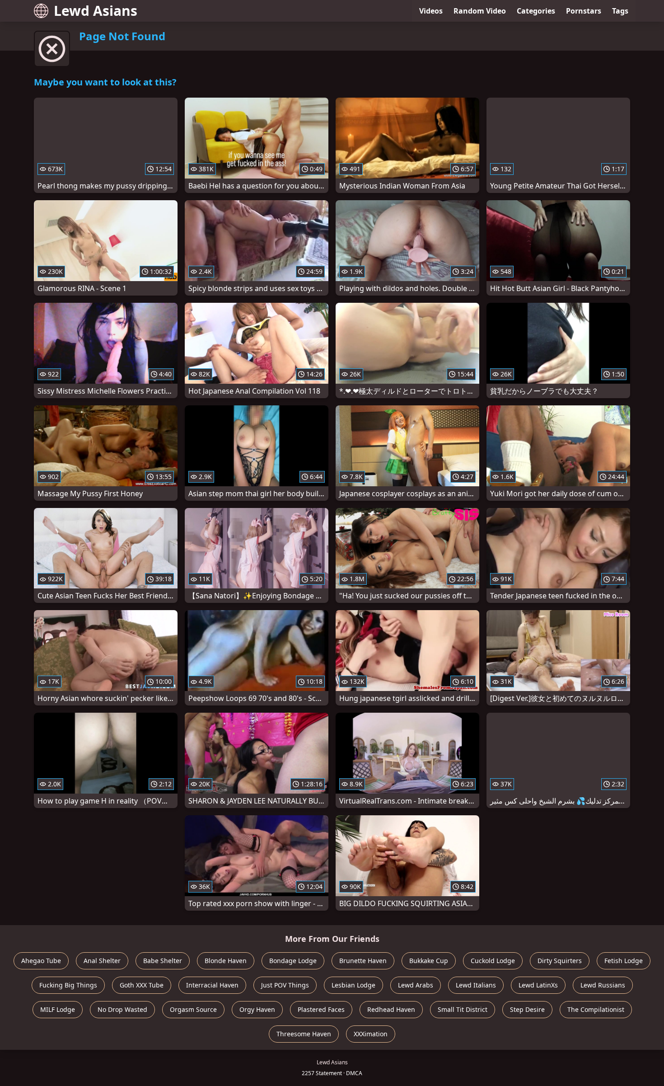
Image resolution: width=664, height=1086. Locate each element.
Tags (620, 11)
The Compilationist (595, 1009)
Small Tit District (462, 1009)
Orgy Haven (257, 1009)
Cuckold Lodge (493, 960)
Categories (536, 11)
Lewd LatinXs (538, 985)
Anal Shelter (102, 960)
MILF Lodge (57, 1009)
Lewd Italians (476, 985)
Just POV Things (285, 985)
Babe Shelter (162, 960)
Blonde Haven (226, 960)
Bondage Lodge (293, 960)
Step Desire (527, 1009)
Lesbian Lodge (353, 985)
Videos (431, 11)
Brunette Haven (363, 960)
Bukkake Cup (428, 960)
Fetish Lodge (623, 960)
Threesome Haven (303, 1034)
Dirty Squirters (560, 960)
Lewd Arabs (415, 985)
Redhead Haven (391, 1009)
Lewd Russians (602, 985)
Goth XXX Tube (142, 985)
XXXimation (371, 1034)
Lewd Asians (95, 10)
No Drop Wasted (122, 1009)
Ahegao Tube (41, 960)
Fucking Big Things (68, 985)
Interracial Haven (212, 985)
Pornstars (583, 11)
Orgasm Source (193, 1009)
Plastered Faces (321, 1009)
